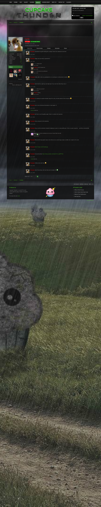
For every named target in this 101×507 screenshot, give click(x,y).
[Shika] (11, 75)
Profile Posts (29, 48)
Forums (15, 2)
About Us (54, 2)
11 (21, 60)
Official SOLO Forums (79, 189)
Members (38, 2)
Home (10, 2)
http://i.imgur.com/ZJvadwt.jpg (41, 146)
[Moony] (15, 71)
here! (19, 196)
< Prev (31, 176)
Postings (48, 48)
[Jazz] (20, 71)
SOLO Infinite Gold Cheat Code (81, 192)
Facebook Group (46, 2)
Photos (65, 48)
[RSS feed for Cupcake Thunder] (93, 184)
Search (69, 2)
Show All (20, 79)
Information (57, 48)
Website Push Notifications (80, 194)
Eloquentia (32, 110)
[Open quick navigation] (91, 22)
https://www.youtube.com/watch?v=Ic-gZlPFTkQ (52, 153)
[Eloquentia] (15, 75)
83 (21, 59)
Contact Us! (61, 2)
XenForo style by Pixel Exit (35, 200)
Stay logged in (76, 15)
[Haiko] (20, 75)
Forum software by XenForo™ (18, 200)
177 (21, 61)
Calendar (32, 2)
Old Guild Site (77, 196)
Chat (21, 2)
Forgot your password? (87, 15)
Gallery (26, 2)
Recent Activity (40, 48)
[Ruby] (11, 71)
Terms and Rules (90, 200)
